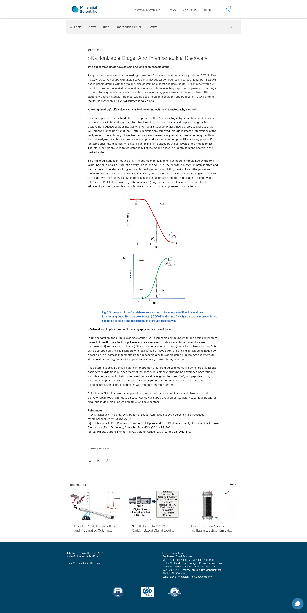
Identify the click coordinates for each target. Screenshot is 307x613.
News (92, 26)
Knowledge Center (128, 26)
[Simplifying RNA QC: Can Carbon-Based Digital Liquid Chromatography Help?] (153, 505)
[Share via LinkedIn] (98, 460)
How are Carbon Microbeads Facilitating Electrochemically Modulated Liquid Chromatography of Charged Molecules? (210, 528)
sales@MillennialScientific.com (84, 556)
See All (233, 484)
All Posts (75, 26)
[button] (147, 10)
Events (152, 26)
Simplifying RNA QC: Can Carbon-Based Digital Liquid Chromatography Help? (152, 528)
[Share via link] (107, 460)
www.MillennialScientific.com (83, 563)
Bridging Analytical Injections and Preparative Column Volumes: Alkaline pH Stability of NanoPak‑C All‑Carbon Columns (95, 528)
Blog (106, 26)
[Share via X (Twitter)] (89, 460)
